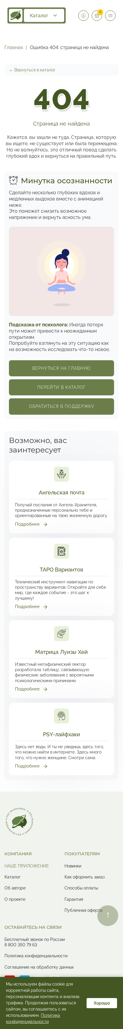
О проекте (14, 899)
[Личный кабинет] (83, 15)
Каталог (39, 15)
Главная (13, 47)
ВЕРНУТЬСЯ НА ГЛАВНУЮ (61, 368)
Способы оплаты (81, 888)
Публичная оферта (83, 910)
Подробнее (27, 524)
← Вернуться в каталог (32, 70)
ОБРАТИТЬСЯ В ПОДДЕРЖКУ (61, 406)
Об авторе (15, 888)
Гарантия (73, 899)
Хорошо (102, 1003)
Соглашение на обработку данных (39, 967)
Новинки (72, 866)
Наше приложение (26, 866)
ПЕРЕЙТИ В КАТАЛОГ (61, 387)
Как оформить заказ (84, 877)
